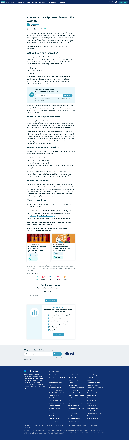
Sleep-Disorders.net (92, 408)
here (32, 270)
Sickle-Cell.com (91, 400)
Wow (57, 277)
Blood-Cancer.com (54, 398)
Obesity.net (90, 377)
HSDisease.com (72, 385)
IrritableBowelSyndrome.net (76, 395)
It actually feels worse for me (58, 321)
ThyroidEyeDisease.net (93, 416)
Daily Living (52, 2)
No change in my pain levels (58, 324)
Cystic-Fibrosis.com (54, 416)
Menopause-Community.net (76, 408)
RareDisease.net (91, 395)
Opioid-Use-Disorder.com (94, 380)
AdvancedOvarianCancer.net (57, 377)
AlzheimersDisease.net (55, 382)
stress (41, 108)
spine (28, 128)
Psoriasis (33, 160)
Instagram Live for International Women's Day (58, 222)
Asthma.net (52, 385)
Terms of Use (40, 100)
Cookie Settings (81, 425)
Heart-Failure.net (73, 375)
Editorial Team (35, 24)
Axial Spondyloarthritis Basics (36, 2)
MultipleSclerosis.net (74, 418)
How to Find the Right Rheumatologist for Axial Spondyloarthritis (61, 248)
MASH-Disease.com (73, 405)
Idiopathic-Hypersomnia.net (76, 387)
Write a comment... (34, 295)
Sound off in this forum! (42, 231)
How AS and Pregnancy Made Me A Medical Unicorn (47, 218)
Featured (62, 2)
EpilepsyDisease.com (55, 421)
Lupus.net (71, 400)
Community (20, 2)
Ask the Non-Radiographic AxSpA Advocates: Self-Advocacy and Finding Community (37, 249)
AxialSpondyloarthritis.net (56, 393)
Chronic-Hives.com (54, 408)
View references (32, 273)
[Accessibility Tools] (113, 2)
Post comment (51, 300)
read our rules (46, 288)
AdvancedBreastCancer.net (56, 375)
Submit (58, 334)
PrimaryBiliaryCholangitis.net (95, 387)
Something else (54, 330)
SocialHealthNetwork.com (94, 410)
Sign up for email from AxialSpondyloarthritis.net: (46, 90)
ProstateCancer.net (92, 390)
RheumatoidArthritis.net (94, 398)
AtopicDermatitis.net (55, 387)
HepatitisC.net (72, 377)
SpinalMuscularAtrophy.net (94, 413)
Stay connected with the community (39, 350)
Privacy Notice (66, 98)
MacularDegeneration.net (75, 403)
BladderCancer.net (54, 395)
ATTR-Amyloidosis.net (55, 390)
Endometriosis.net (54, 418)
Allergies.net (52, 380)
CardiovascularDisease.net (56, 403)
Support (43, 277)
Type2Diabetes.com (92, 418)
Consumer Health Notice (56, 425)
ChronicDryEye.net (54, 405)
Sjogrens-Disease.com (93, 403)
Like (36, 277)
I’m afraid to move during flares (59, 327)
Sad (50, 277)
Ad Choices (27, 427)
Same (64, 277)
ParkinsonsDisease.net (93, 382)
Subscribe (67, 95)
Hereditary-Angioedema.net (76, 380)
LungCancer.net (72, 398)
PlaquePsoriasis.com (93, 385)
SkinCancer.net (91, 405)
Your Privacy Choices (70, 425)
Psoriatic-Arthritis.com (93, 393)
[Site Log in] (116, 2)
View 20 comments (50, 291)
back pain (55, 134)
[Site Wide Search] (109, 2)
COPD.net (52, 413)
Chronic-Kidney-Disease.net (57, 410)
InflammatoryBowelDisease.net (77, 393)
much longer (65, 40)
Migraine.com (72, 416)
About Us (26, 425)
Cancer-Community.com (56, 400)
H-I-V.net (70, 382)
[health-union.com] (31, 371)
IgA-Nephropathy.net (74, 390)
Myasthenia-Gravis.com (74, 421)
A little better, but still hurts (58, 318)
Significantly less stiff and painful (60, 315)
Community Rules (92, 425)
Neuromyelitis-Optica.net (94, 375)
